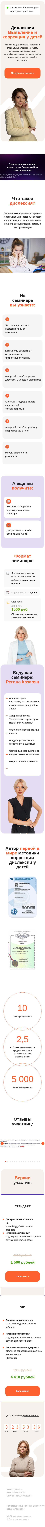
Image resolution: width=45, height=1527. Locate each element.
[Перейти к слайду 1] (5, 1161)
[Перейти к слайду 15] (37, 1161)
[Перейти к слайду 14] (34, 1161)
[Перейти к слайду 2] (7, 1161)
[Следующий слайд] (42, 1143)
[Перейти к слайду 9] (23, 1161)
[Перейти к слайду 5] (14, 1161)
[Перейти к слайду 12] (30, 1161)
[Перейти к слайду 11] (28, 1161)
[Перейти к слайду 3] (10, 1161)
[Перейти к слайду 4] (12, 1161)
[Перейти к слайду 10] (25, 1161)
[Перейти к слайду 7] (19, 1161)
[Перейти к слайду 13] (32, 1161)
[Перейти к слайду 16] (39, 1161)
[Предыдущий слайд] (2, 1143)
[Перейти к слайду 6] (16, 1161)
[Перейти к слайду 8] (21, 1161)
